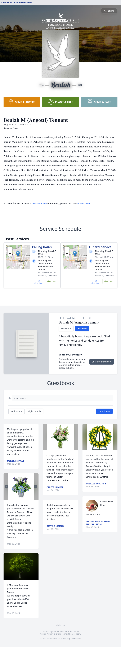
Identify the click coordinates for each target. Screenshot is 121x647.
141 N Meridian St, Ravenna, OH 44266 (47, 274)
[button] (18, 254)
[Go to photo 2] (22, 498)
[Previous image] (6, 486)
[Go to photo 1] (20, 498)
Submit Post (104, 411)
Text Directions (38, 282)
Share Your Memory (101, 361)
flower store (83, 203)
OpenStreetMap (63, 638)
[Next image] (35, 486)
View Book (66, 328)
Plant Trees (51, 281)
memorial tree (39, 203)
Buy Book (82, 328)
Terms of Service (68, 634)
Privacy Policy (52, 634)
